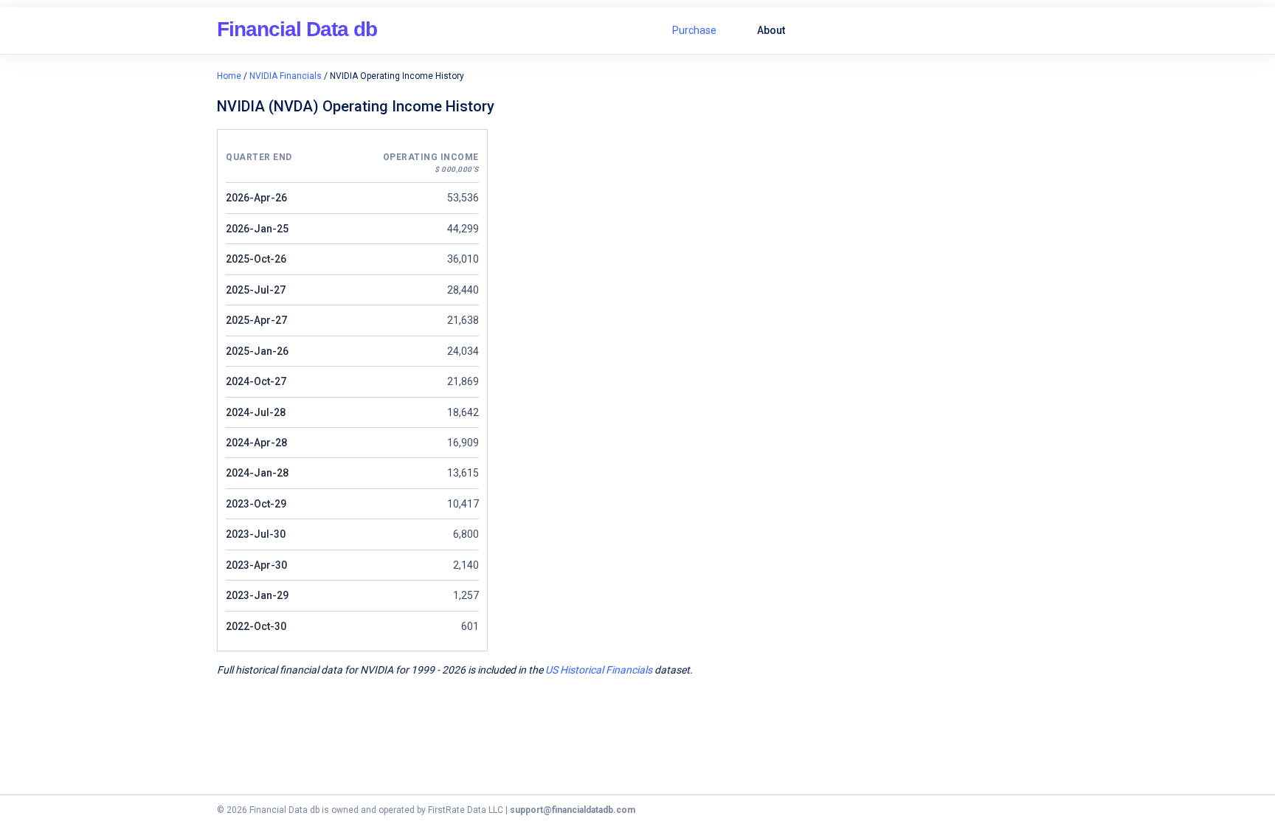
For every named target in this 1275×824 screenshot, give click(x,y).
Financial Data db (297, 29)
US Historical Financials (598, 670)
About (771, 30)
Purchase (694, 30)
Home (229, 76)
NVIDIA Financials (285, 76)
